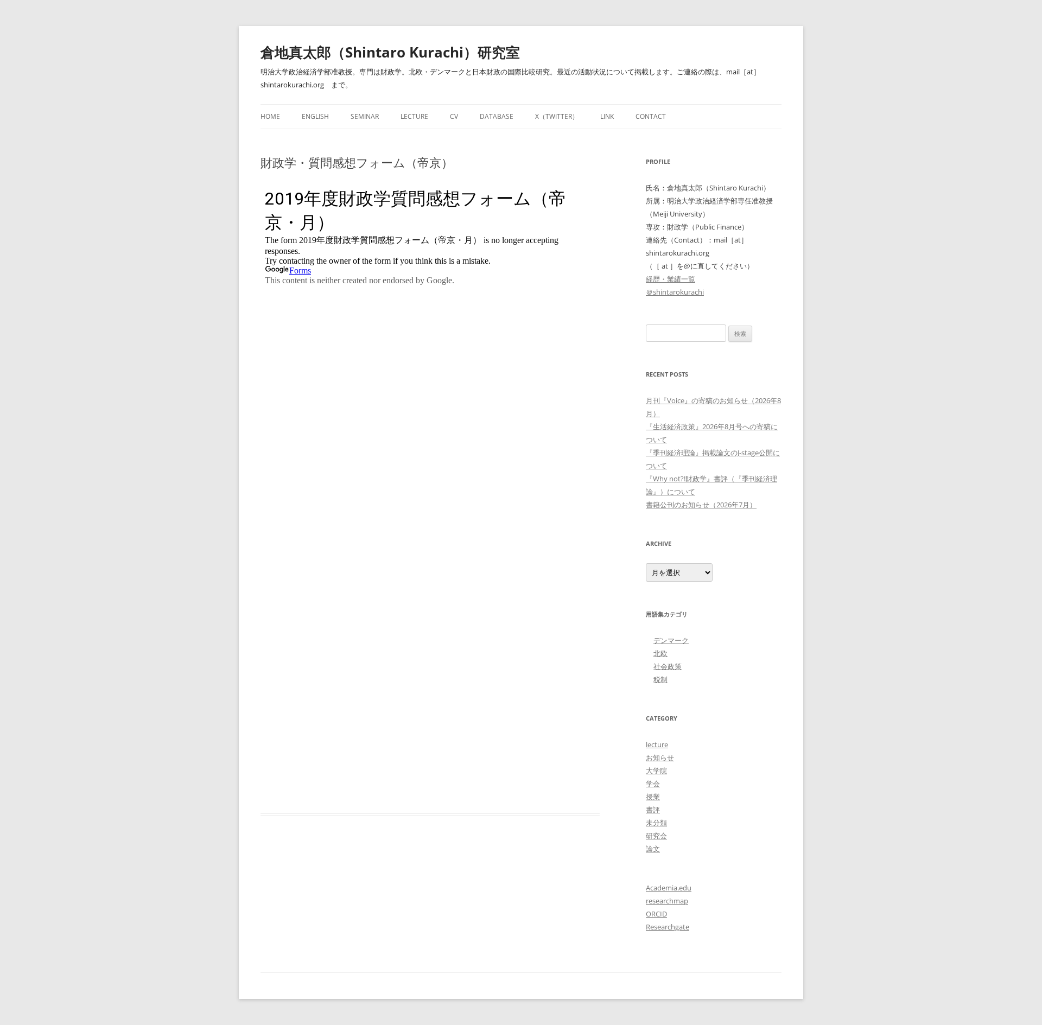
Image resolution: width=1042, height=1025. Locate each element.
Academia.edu (668, 888)
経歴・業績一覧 (670, 279)
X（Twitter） (557, 116)
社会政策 (667, 666)
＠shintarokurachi (675, 292)
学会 (653, 783)
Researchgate (667, 927)
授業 (653, 796)
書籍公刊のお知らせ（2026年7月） (701, 505)
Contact (651, 116)
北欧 (660, 653)
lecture (657, 744)
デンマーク (671, 640)
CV (454, 116)
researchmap (667, 901)
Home (270, 116)
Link (607, 116)
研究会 (656, 836)
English (315, 116)
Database (496, 116)
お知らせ (660, 757)
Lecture (414, 116)
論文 (653, 849)
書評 (653, 809)
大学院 (656, 770)
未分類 (656, 822)
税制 (660, 679)
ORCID (656, 914)
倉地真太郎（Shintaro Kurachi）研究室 (390, 52)
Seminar (365, 116)
